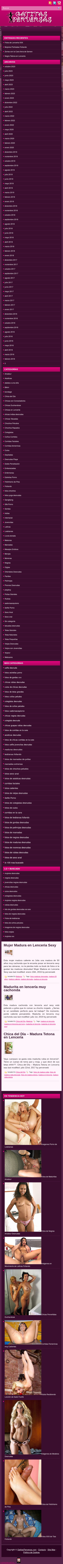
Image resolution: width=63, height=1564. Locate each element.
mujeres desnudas (12, 873)
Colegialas (9, 432)
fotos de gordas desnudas (17, 822)
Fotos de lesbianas (12, 918)
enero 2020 (9, 147)
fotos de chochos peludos (16, 768)
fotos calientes (11, 788)
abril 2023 (9, 84)
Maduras (8, 540)
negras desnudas (12, 877)
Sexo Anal (9, 612)
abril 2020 (9, 134)
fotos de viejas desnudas (16, 793)
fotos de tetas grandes (14, 691)
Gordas (8, 508)
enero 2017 (9, 309)
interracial (9, 517)
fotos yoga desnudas (13, 495)
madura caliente (14, 979)
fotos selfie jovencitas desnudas (18, 744)
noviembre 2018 (11, 210)
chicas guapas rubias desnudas (18, 725)
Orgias (7, 567)
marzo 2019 (9, 192)
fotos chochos (10, 490)
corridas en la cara (13, 812)
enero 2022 (9, 125)
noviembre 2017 (11, 264)
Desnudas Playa (11, 459)
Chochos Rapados (12, 427)
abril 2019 (9, 188)
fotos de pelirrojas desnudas (18, 827)
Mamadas (9, 544)
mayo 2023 (9, 80)
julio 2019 (9, 174)
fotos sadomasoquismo (14, 710)
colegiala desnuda (12, 720)
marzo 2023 (9, 89)
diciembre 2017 (11, 260)
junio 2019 (9, 179)
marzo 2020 (9, 138)
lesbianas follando (13, 754)
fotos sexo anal (12, 773)
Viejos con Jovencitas (13, 648)
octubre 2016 (10, 323)
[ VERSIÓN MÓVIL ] (8, 1562)
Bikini (7, 387)
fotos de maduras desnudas (18, 842)
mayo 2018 (9, 237)
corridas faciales (12, 783)
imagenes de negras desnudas (17, 927)
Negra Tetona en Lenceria (15, 56)
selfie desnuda (11, 667)
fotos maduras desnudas (39, 976)
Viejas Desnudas (11, 643)
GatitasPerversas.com (26, 1549)
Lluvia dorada (10, 535)
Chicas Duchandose (13, 405)
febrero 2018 (10, 251)
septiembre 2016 (11, 327)
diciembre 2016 (11, 314)
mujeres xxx (9, 936)
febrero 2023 (10, 93)
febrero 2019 (10, 197)
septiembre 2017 (11, 273)
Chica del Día (10, 396)
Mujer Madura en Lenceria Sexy (30, 945)
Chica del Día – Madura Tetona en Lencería (29, 1035)
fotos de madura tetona (29, 1075)
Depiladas (9, 454)
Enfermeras (9, 472)
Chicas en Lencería (12, 409)
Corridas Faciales (12, 441)
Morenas (8, 558)
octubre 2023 (10, 66)
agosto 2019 (10, 170)
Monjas (8, 553)
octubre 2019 (10, 161)
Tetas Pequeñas (11, 639)
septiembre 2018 (11, 219)
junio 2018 (9, 233)
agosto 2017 (10, 278)
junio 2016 (9, 341)
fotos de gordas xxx (13, 677)
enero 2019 (9, 201)
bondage (8, 391)
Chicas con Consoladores (15, 400)
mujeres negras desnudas (15, 900)
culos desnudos (11, 891)
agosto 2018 (10, 224)
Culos (7, 450)
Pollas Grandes (11, 594)
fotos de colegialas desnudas (18, 802)
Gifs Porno (9, 504)
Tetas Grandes (10, 630)
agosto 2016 (10, 332)
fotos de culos (11, 807)
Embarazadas (10, 468)
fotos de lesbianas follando (17, 817)
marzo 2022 (9, 116)
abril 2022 (9, 111)
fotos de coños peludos (14, 706)
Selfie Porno (10, 607)
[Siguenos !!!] (55, 4)
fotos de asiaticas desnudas (17, 778)
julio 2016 (9, 336)
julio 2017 (9, 282)
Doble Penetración (12, 463)
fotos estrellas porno (13, 672)
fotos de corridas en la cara (16, 730)
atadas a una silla (12, 382)
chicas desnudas (11, 886)
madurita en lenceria (33, 1024)
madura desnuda (27, 979)
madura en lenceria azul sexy (14, 1024)
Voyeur (7, 652)
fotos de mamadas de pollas (18, 759)
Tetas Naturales (11, 634)
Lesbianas (9, 531)
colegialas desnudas (13, 701)
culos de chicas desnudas (16, 687)
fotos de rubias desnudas (16, 852)
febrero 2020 (10, 143)
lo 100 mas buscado (14, 862)
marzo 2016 (9, 354)
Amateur (8, 373)
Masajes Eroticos (11, 549)
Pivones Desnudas (12, 585)
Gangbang (9, 499)
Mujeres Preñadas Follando (16, 47)
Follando (8, 486)
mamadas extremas (14, 763)
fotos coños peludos (13, 696)
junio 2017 (9, 287)
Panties (8, 576)
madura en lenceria (40, 979)
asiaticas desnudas (13, 735)
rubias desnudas (11, 904)
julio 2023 (9, 71)
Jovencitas (9, 522)
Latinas (8, 526)
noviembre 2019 (11, 156)
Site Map (51, 1549)
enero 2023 (9, 98)
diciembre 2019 (11, 152)
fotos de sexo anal (13, 857)
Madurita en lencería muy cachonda (25, 988)
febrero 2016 (10, 359)
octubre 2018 (10, 215)
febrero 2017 (10, 305)
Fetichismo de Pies (12, 481)
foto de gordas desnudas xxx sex (18, 909)
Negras (8, 562)
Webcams (9, 657)
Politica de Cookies (31, 1552)
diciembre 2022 (11, 102)
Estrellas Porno (11, 477)
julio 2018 (9, 228)
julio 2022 (9, 107)
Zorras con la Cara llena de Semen (19, 51)
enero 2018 (9, 255)
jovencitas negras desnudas (16, 882)
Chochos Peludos (12, 423)
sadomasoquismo (12, 603)
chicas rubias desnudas (15, 682)
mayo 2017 (9, 291)
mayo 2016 (9, 345)
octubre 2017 (10, 269)
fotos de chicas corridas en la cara (19, 739)
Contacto (42, 1549)
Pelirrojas (8, 580)
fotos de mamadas (13, 832)
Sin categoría (10, 621)
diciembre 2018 (11, 206)
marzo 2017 (9, 300)
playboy (8, 589)
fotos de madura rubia (41, 1072)
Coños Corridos (11, 436)
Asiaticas (8, 378)
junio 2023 (9, 75)
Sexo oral (8, 616)
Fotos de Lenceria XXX (14, 42)
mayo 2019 (9, 183)
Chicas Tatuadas (11, 418)
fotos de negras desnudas (17, 837)
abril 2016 (9, 350)
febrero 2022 (10, 120)
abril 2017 (9, 296)
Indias (7, 513)
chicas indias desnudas (14, 414)
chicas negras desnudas (15, 715)
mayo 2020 (9, 129)
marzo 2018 (9, 246)
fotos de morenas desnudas (18, 847)
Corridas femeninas (12, 445)
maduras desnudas (13, 749)
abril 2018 (9, 242)
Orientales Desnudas (13, 571)
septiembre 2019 (11, 165)
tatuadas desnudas (12, 625)
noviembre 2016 (11, 318)
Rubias (7, 598)
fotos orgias (9, 931)
